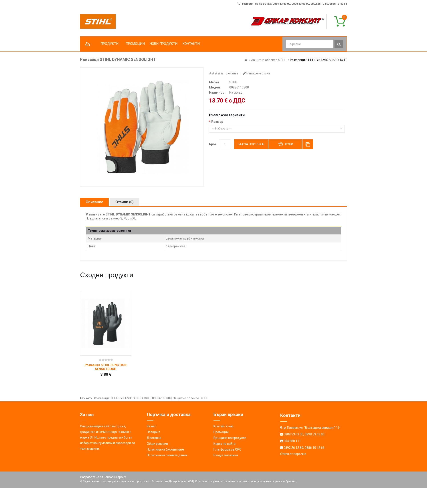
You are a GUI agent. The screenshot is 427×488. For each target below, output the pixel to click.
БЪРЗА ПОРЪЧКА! (251, 144)
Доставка (154, 438)
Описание (94, 202)
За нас (151, 426)
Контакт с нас (224, 426)
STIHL (233, 82)
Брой (213, 144)
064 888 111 (292, 441)
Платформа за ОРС (227, 449)
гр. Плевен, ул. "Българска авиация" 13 (311, 427)
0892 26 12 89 (293, 447)
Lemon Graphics (115, 477)
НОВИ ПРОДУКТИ (163, 44)
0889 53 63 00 (293, 434)
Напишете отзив (258, 73)
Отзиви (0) (124, 202)
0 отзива (232, 73)
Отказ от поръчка (293, 454)
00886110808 (162, 398)
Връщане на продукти (230, 438)
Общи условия (157, 443)
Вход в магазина (226, 455)
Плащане (153, 432)
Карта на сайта (225, 443)
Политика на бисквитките (165, 449)
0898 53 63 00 (314, 434)
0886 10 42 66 (314, 447)
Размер (217, 121)
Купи (289, 144)
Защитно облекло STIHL (268, 60)
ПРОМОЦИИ (135, 44)
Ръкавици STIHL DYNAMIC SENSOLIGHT (318, 60)
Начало (88, 44)
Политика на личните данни (167, 455)
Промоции (221, 432)
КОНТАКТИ (191, 44)
